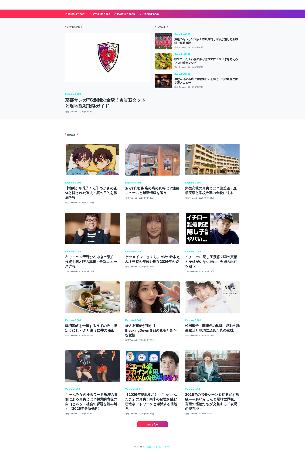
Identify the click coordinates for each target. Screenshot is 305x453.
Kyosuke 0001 (73, 94)
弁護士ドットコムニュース (157, 446)
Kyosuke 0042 (73, 251)
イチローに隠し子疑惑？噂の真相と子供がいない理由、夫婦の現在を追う (211, 261)
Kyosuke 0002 (182, 54)
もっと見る (152, 424)
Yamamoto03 (72, 389)
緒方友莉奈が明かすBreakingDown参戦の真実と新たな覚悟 (151, 330)
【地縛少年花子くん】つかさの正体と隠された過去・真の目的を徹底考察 (91, 193)
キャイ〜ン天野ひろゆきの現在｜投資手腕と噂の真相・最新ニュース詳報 (91, 261)
